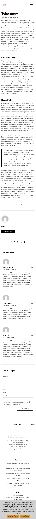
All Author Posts (8, 231)
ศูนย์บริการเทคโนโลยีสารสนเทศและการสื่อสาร (18, 497)
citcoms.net (21, 450)
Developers (8, 204)
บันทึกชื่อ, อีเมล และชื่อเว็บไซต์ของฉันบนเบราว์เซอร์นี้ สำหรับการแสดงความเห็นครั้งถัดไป (16, 403)
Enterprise (14, 204)
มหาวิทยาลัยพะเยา (18, 495)
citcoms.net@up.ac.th (20, 448)
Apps (11, 17)
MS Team (21, 465)
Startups (20, 204)
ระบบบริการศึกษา (18, 499)
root (3, 226)
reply (32, 267)
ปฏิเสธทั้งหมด (25, 516)
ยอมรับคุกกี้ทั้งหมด (13, 516)
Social (14, 17)
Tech (18, 17)
